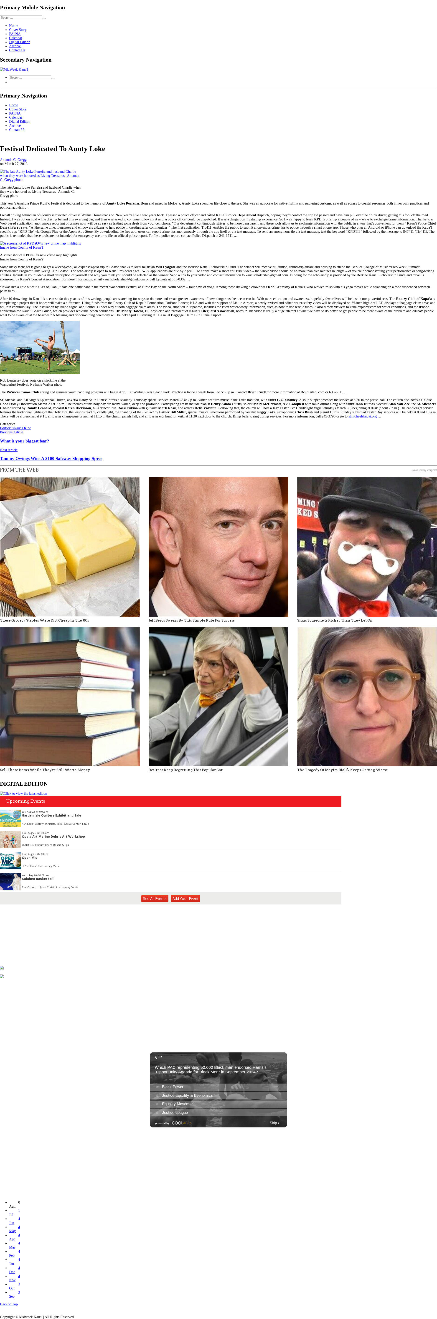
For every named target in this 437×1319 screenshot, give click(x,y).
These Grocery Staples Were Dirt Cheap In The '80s (44, 620)
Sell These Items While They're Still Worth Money (45, 770)
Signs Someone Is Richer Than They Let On (335, 620)
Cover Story (18, 30)
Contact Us (17, 50)
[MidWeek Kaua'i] (14, 69)
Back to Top (9, 1304)
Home (13, 25)
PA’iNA (15, 34)
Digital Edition (19, 42)
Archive (15, 46)
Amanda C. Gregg (13, 160)
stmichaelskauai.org (362, 416)
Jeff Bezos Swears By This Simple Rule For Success (192, 620)
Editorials (7, 428)
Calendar (15, 38)
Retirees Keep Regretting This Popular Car (186, 770)
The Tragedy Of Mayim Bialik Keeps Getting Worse (342, 770)
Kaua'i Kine (22, 428)
